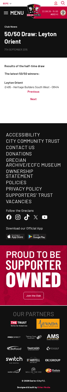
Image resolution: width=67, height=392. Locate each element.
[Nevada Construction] (48, 324)
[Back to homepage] (33, 11)
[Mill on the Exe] (33, 370)
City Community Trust (33, 141)
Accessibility (23, 134)
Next (33, 99)
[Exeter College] (14, 370)
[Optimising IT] (53, 348)
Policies (16, 182)
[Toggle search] (63, 3)
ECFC (6, 3)
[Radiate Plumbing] (53, 370)
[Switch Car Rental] (14, 360)
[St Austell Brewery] (33, 360)
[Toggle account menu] (56, 3)
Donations (19, 153)
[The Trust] (19, 323)
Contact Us (20, 147)
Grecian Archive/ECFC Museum (33, 162)
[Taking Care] (33, 337)
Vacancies (19, 201)
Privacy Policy (24, 188)
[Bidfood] (14, 348)
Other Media (43, 387)
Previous (33, 91)
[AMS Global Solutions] (53, 337)
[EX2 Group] (53, 360)
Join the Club (33, 295)
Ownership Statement (19, 173)
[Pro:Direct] (14, 337)
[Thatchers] (33, 348)
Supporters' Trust (29, 195)
